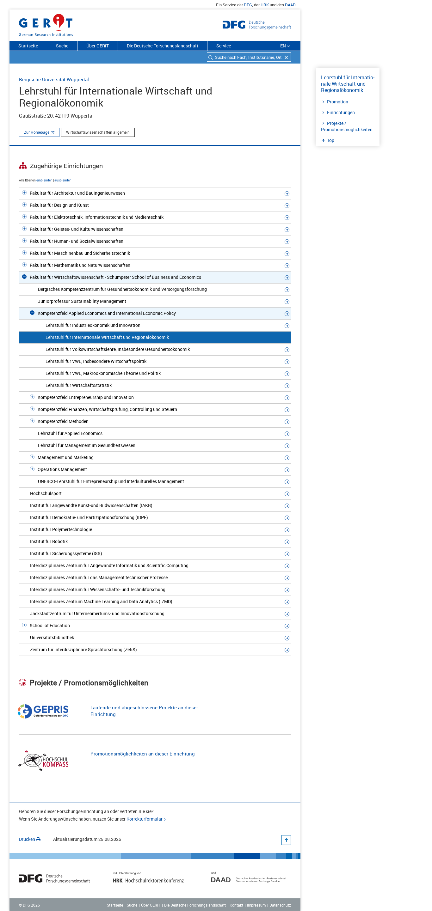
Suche (62, 46)
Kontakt (236, 905)
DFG (248, 5)
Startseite (28, 46)
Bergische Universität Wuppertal (54, 79)
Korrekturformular (145, 819)
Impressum (256, 905)
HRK (265, 5)
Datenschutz (280, 905)
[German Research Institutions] (46, 23)
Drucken (27, 839)
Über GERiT (97, 46)
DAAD (290, 5)
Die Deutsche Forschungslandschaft (162, 46)
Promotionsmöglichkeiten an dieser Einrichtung (142, 753)
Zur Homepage (36, 132)
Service (223, 46)
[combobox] (249, 57)
